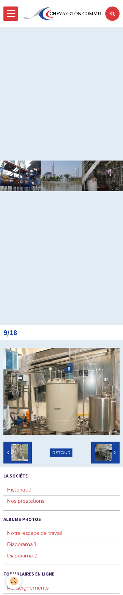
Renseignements (28, 588)
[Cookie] (14, 581)
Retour (61, 452)
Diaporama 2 (22, 556)
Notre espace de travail (34, 533)
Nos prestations (25, 501)
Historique (19, 490)
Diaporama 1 (21, 544)
